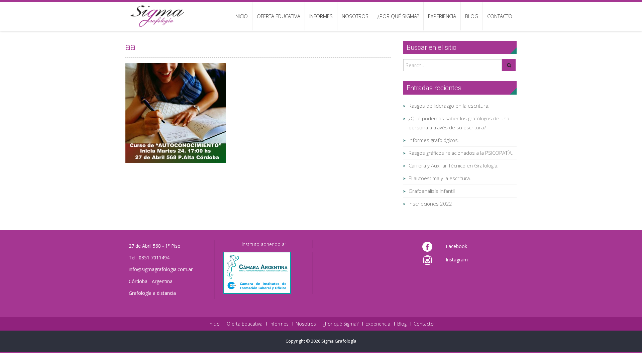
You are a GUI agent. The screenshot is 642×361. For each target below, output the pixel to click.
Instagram (457, 259)
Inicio (241, 16)
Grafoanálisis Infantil (432, 191)
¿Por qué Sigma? (398, 16)
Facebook (456, 246)
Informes (321, 16)
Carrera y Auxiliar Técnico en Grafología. (454, 165)
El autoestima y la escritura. (440, 178)
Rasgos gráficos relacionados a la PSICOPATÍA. (461, 152)
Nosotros (355, 16)
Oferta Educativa (278, 16)
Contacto (499, 16)
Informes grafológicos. (434, 140)
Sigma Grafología (338, 341)
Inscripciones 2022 (430, 203)
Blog (471, 16)
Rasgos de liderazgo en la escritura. (449, 105)
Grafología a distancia (152, 293)
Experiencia (442, 16)
